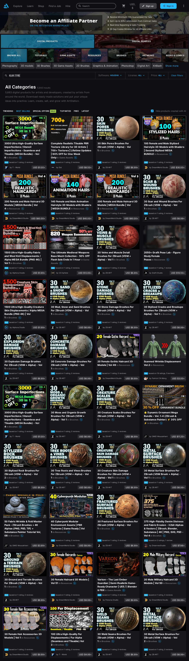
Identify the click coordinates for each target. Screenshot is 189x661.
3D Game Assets (63, 65)
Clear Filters (177, 75)
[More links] (183, 6)
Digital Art (143, 65)
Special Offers (44, 111)
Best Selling (23, 111)
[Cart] (124, 6)
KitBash (157, 65)
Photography (9, 65)
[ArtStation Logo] (6, 6)
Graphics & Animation (105, 65)
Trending (8, 111)
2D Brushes (82, 65)
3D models (27, 65)
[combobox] (96, 6)
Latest (85, 111)
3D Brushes (43, 65)
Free (76, 111)
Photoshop (128, 65)
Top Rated (65, 111)
